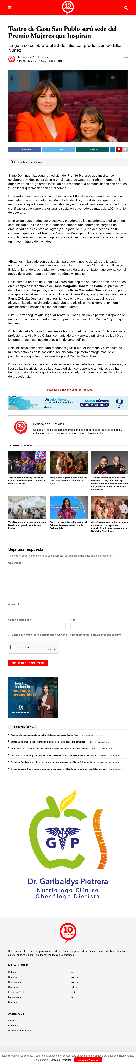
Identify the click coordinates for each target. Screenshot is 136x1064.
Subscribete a (69, 389)
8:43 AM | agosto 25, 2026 (108, 762)
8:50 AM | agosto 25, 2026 (99, 742)
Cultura (12, 972)
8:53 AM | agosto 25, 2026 (92, 735)
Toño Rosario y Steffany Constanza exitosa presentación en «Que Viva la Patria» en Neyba (26, 480)
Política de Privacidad (19, 1030)
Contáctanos (67, 954)
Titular (73, 997)
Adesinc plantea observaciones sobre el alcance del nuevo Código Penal (45, 734)
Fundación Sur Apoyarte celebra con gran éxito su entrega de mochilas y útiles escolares (53, 762)
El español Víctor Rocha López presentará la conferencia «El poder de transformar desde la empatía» (58, 768)
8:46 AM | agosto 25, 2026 (109, 755)
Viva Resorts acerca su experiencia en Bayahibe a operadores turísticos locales (27, 525)
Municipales (14, 997)
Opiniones (75, 982)
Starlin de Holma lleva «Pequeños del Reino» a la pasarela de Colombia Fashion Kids (68, 525)
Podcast (74, 987)
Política (73, 992)
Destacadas (14, 982)
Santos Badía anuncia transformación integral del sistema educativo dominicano (49, 741)
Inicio (11, 1020)
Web (72, 619)
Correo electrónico (20, 619)
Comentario (16, 562)
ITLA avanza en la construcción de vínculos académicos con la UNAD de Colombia (49, 748)
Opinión (74, 977)
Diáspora (13, 987)
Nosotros (13, 1025)
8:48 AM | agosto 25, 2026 (101, 749)
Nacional (12, 1002)
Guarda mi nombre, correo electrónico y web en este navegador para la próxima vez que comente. (67, 634)
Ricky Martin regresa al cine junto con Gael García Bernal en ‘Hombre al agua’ (68, 480)
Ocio (61, 61)
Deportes (13, 977)
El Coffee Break (16, 992)
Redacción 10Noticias (32, 57)
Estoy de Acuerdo (88, 1059)
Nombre (13, 604)
